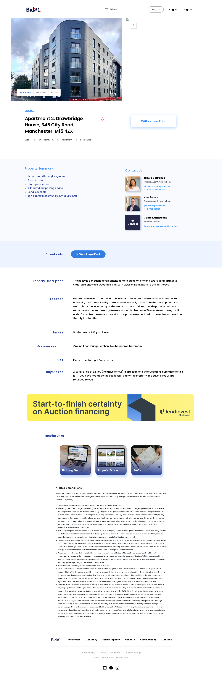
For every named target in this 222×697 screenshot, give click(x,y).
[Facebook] (111, 668)
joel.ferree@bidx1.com (155, 205)
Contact (167, 640)
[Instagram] (117, 668)
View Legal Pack (90, 254)
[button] (111, 9)
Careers (130, 640)
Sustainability (148, 640)
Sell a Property (111, 640)
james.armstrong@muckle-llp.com (161, 226)
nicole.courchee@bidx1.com (157, 186)
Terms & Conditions (109, 652)
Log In (173, 9)
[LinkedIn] (105, 668)
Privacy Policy (88, 652)
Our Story (91, 640)
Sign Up (188, 9)
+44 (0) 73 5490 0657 (154, 189)
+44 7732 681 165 (152, 209)
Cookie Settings (132, 652)
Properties (74, 640)
